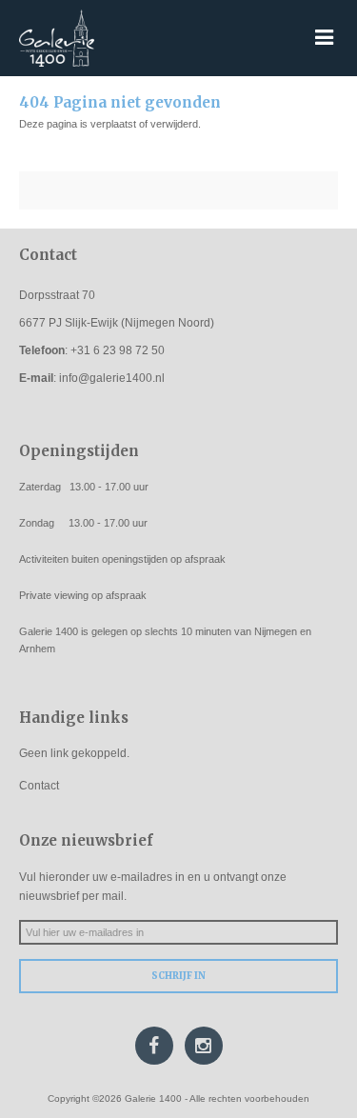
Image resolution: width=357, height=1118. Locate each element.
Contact (39, 785)
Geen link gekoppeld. (74, 753)
